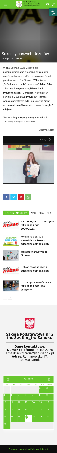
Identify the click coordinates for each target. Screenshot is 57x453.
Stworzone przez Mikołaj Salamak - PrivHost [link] (28, 449)
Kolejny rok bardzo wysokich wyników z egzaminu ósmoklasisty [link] (35, 240)
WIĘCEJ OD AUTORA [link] (41, 213)
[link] (53, 12)
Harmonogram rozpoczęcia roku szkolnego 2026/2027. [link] (37, 225)
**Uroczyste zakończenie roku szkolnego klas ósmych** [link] (36, 286)
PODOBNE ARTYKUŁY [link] (16, 213)
